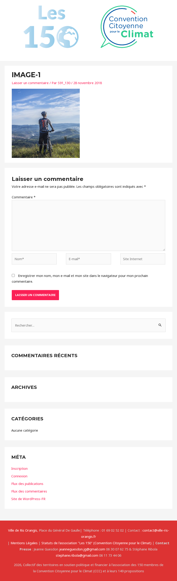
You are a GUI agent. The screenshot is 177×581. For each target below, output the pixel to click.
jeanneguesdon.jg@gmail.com (82, 549)
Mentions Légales (24, 543)
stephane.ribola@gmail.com (77, 555)
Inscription (19, 468)
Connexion (19, 476)
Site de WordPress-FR (28, 498)
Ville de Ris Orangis (22, 530)
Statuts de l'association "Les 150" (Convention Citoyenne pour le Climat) (96, 543)
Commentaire (23, 197)
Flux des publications (27, 483)
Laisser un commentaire (30, 82)
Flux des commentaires (29, 491)
